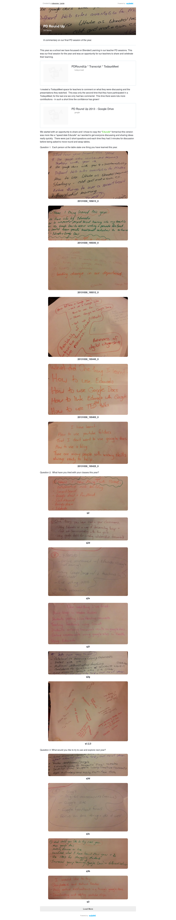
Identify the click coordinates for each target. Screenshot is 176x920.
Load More (88, 908)
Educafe (106, 131)
